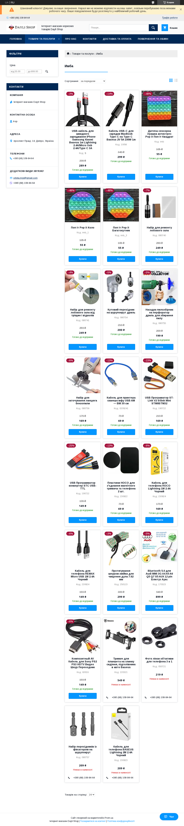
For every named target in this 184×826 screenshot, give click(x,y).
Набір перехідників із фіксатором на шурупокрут (83, 749)
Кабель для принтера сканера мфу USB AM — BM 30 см (121, 400)
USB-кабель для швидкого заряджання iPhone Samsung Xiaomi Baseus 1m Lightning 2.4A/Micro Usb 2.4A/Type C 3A (82, 139)
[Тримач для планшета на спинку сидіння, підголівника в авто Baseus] (121, 636)
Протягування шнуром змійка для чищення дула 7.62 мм (121, 575)
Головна (16, 39)
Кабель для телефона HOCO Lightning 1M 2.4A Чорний (159, 487)
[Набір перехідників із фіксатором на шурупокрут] (82, 724)
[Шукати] (153, 27)
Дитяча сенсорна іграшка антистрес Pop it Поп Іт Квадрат (159, 133)
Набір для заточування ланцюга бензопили (82, 400)
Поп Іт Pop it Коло (82, 227)
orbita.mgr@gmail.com (25, 178)
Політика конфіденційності (121, 821)
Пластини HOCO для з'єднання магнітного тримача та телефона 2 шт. (121, 487)
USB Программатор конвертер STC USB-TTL (82, 485)
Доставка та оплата (117, 39)
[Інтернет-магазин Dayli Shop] (21, 29)
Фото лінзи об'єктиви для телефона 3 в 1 (159, 660)
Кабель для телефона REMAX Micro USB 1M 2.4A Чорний (83, 575)
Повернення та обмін (153, 39)
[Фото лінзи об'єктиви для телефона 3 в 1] (159, 636)
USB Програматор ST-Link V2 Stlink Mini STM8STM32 (159, 400)
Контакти (89, 39)
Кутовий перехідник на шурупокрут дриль (121, 311)
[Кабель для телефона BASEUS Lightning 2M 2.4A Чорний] (121, 724)
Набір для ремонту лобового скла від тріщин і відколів (82, 312)
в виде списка (176, 81)
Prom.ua (109, 818)
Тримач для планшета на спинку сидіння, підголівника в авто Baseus (121, 663)
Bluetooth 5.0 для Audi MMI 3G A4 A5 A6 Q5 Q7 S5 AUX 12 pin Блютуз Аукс (159, 575)
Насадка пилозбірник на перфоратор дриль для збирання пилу (159, 314)
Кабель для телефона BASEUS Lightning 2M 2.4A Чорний (121, 751)
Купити (82, 176)
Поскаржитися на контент (93, 821)
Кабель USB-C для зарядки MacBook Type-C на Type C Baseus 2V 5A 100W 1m (121, 135)
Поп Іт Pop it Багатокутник (121, 229)
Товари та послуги (41, 39)
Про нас (70, 39)
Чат (171, 816)
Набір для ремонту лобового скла (159, 229)
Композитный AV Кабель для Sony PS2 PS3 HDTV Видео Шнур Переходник (82, 663)
